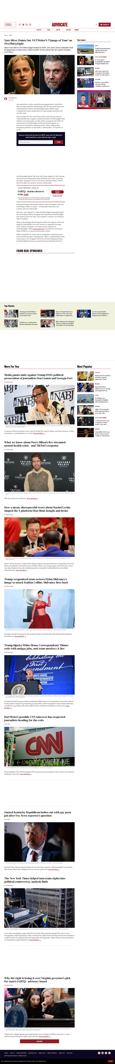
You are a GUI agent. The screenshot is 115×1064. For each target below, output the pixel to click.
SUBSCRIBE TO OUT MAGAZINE (8, 24)
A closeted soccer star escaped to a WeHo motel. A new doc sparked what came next (102, 424)
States (97, 395)
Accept (110, 1061)
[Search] (96, 25)
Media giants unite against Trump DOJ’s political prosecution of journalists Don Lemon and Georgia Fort (38, 376)
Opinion (76, 30)
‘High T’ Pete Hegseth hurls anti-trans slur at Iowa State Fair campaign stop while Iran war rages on (102, 413)
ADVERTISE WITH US (32, 1053)
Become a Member (57, 191)
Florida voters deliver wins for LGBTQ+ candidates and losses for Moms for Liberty (102, 85)
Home (5, 35)
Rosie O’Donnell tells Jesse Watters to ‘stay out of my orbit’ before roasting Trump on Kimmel (65, 314)
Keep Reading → (39, 433)
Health (58, 30)
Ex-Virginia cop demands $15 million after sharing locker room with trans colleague (101, 402)
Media (10, 35)
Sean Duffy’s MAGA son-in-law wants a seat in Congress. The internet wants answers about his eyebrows (103, 435)
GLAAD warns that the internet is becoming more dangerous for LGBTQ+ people (100, 314)
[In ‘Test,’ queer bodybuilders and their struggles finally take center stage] (85, 60)
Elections (97, 79)
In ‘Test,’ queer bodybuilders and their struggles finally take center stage (102, 62)
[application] (94, 99)
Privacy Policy (31, 1061)
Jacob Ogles (8, 724)
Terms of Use (42, 1061)
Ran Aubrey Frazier (13, 97)
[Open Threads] (26, 24)
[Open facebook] (20, 24)
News (48, 30)
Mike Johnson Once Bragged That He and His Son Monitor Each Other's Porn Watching (65, 323)
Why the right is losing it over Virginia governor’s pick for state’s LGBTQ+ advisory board (37, 979)
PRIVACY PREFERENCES (52, 1053)
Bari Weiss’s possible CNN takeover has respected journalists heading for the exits (34, 718)
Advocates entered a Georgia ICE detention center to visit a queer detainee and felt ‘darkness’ (102, 75)
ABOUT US (12, 1053)
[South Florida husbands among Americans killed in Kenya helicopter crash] (85, 49)
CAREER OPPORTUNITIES (21, 1053)
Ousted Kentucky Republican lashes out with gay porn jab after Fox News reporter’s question (37, 813)
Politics (39, 30)
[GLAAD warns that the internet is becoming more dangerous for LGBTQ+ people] (84, 313)
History (68, 30)
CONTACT (6, 1053)
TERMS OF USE (62, 1053)
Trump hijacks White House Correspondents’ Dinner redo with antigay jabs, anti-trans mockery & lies (36, 646)
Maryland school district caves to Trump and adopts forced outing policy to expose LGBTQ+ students (102, 390)
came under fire (38, 229)
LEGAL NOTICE (69, 1053)
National (97, 68)
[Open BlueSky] (23, 24)
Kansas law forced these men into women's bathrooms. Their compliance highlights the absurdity (103, 379)
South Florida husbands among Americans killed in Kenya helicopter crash (102, 51)
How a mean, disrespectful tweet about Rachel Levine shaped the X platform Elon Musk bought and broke (37, 509)
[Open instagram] (30, 24)
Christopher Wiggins (9, 382)
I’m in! (58, 142)
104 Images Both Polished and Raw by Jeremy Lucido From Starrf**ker (28, 313)
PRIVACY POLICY (42, 1053)
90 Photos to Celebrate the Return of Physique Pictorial (28, 323)
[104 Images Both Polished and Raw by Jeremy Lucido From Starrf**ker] (11, 313)
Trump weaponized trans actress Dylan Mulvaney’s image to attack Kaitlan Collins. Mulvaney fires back (36, 580)
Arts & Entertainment (101, 57)
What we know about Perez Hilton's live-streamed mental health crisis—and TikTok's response (35, 443)
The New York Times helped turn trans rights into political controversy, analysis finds (34, 880)
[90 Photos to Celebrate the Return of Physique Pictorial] (11, 323)
